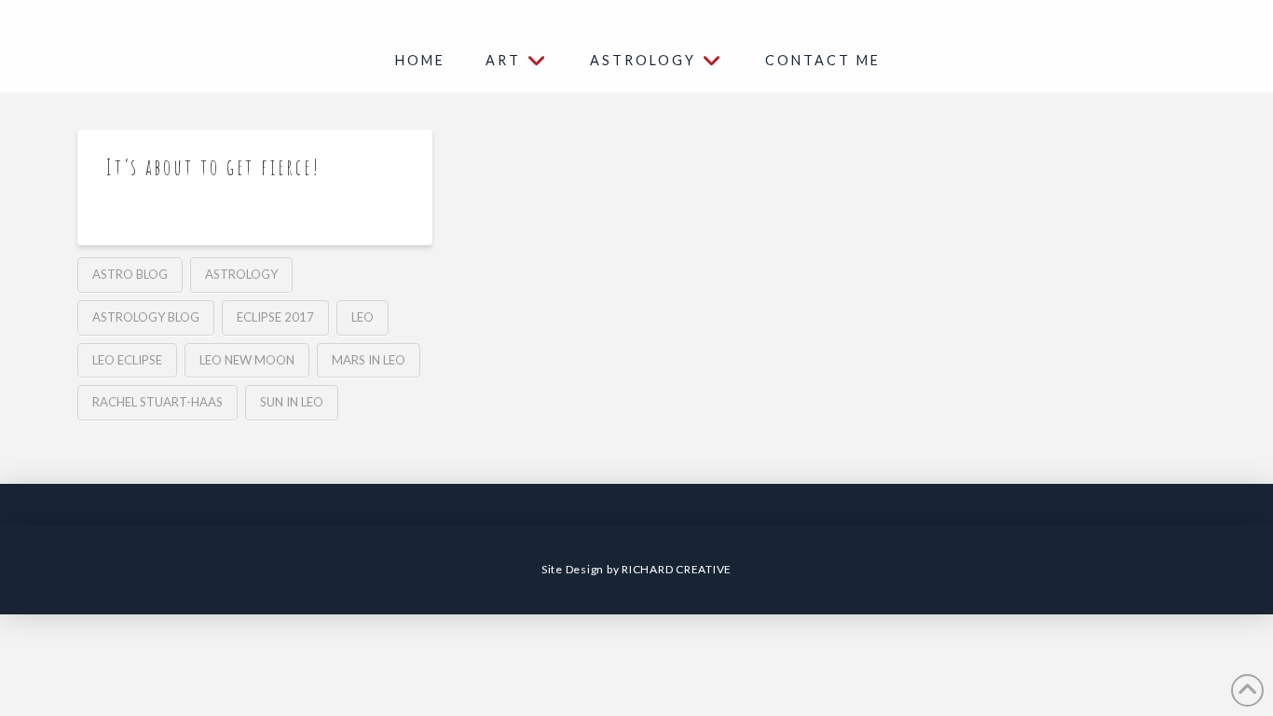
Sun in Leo (291, 401)
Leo (362, 317)
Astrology (241, 274)
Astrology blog (145, 317)
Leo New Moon (246, 359)
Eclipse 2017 (275, 317)
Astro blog (130, 274)
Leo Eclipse (127, 359)
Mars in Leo (368, 359)
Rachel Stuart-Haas (157, 401)
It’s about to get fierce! (213, 167)
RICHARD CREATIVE (677, 569)
